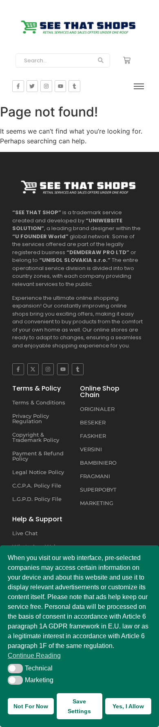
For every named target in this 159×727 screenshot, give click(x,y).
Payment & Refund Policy (38, 456)
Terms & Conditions (38, 402)
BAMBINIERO (98, 462)
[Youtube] (63, 369)
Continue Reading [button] (34, 655)
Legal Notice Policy (38, 472)
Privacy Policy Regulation (30, 418)
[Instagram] (48, 369)
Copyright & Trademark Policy (35, 437)
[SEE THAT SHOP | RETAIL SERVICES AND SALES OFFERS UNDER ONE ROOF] (79, 185)
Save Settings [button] (79, 706)
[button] (15, 668)
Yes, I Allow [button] (128, 706)
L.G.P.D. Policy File (37, 499)
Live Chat (25, 533)
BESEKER (93, 422)
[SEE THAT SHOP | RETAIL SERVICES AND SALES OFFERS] (79, 25)
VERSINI (91, 449)
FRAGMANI (95, 476)
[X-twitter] (33, 369)
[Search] (101, 60)
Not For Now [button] (30, 706)
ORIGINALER (97, 409)
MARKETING (96, 503)
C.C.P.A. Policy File (36, 485)
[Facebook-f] (18, 369)
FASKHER (93, 436)
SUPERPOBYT (98, 489)
